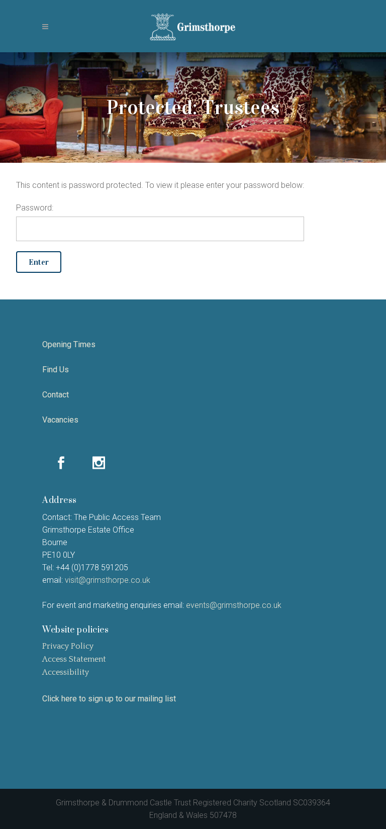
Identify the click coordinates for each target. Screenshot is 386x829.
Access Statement (74, 659)
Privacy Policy (67, 646)
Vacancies (60, 420)
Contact (55, 394)
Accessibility (65, 672)
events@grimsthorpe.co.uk (233, 605)
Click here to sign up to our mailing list (109, 698)
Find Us (55, 369)
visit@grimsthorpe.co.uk (107, 580)
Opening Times (68, 344)
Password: (34, 208)
